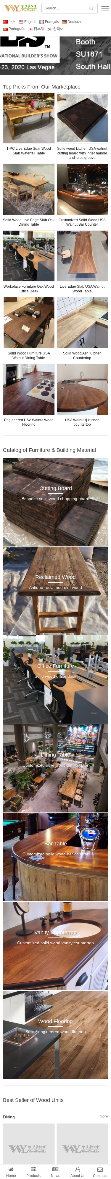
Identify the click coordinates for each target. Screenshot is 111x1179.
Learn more (55, 49)
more (104, 1116)
